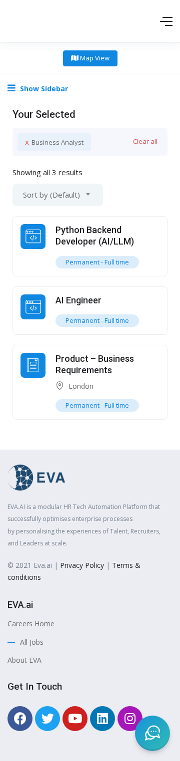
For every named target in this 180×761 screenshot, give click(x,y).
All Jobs (32, 642)
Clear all (145, 141)
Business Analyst (54, 142)
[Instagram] (130, 718)
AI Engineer (79, 300)
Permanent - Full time (97, 261)
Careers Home (31, 623)
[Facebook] (20, 718)
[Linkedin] (102, 718)
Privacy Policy (83, 565)
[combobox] (57, 195)
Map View (94, 57)
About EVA (25, 660)
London (81, 386)
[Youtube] (75, 718)
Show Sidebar (43, 88)
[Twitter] (47, 718)
